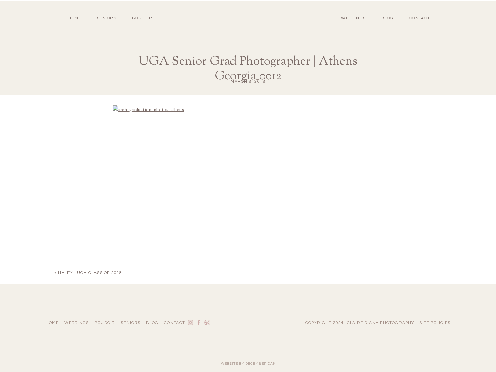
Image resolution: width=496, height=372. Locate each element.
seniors (130, 323)
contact (419, 18)
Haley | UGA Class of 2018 (90, 273)
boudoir (142, 18)
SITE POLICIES (434, 323)
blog (387, 18)
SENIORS (106, 18)
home (74, 18)
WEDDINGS (353, 18)
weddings (76, 323)
